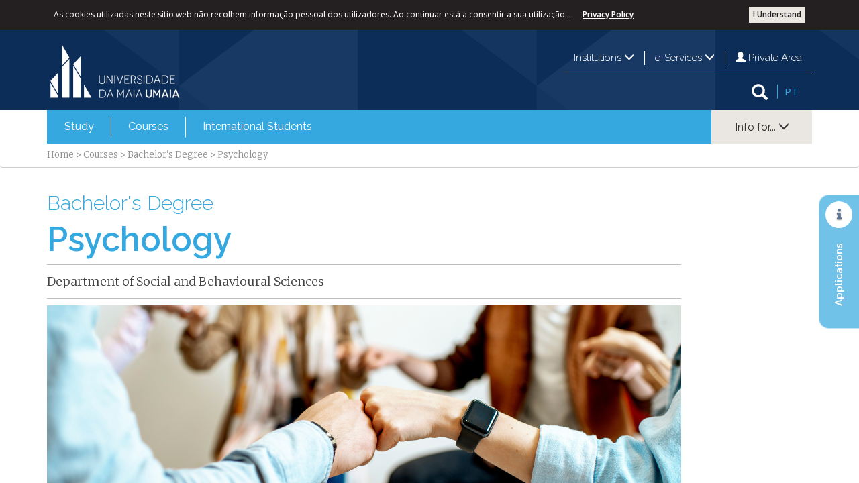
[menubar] (188, 127)
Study (79, 126)
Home (60, 154)
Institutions (599, 58)
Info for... (756, 127)
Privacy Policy (608, 14)
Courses (148, 126)
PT (791, 91)
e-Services (680, 58)
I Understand (777, 14)
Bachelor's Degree (168, 154)
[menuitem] (79, 127)
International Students (257, 126)
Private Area (774, 58)
